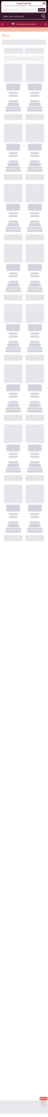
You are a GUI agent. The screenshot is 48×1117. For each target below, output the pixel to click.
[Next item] (46, 24)
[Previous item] (2, 24)
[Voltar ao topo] (44, 1111)
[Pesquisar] (44, 16)
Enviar (41, 10)
